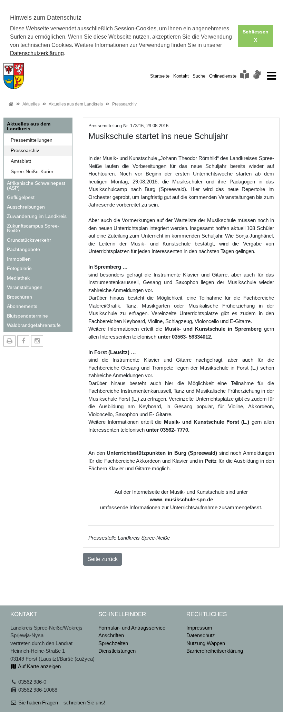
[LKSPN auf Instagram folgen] (37, 341)
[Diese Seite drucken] (9, 341)
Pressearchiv (124, 104)
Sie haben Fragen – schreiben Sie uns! (61, 702)
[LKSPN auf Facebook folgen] (23, 341)
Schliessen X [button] (256, 36)
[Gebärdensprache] (256, 76)
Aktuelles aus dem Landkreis (76, 104)
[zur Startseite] (13, 75)
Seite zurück (102, 559)
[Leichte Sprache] (244, 76)
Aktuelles (31, 104)
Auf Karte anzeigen (39, 666)
